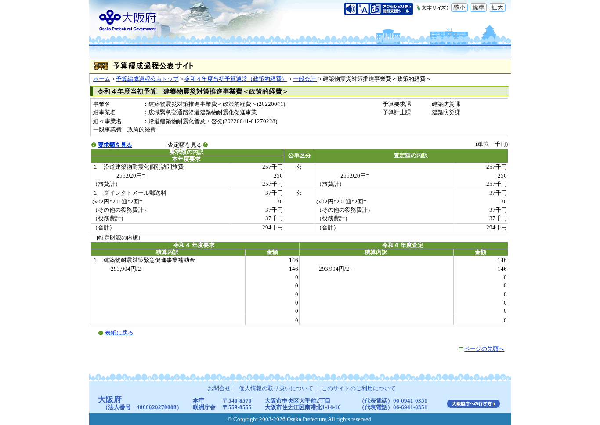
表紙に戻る (119, 333)
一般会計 (305, 79)
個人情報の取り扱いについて (276, 388)
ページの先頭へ (484, 349)
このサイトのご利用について (359, 388)
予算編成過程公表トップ (147, 79)
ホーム (101, 79)
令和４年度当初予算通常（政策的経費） (235, 79)
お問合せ (220, 388)
